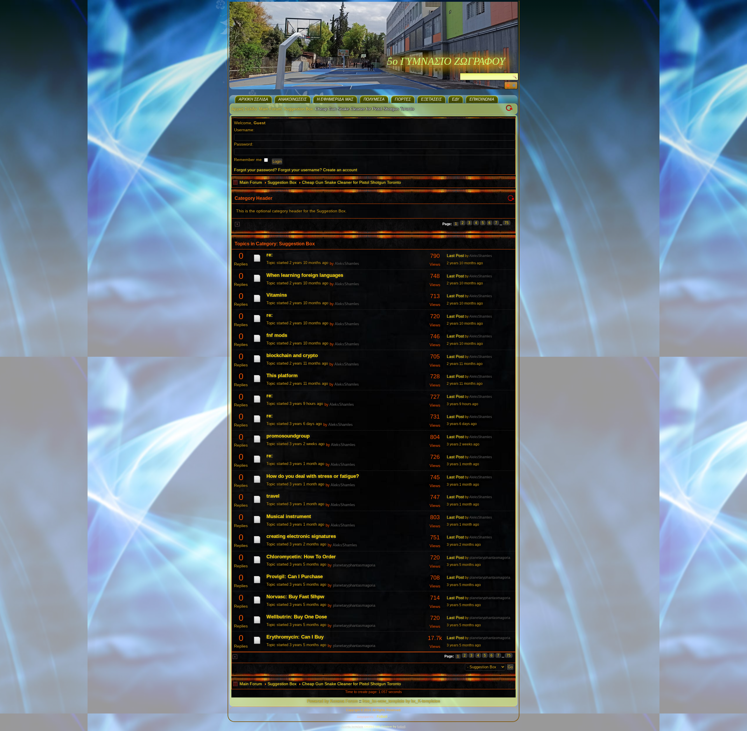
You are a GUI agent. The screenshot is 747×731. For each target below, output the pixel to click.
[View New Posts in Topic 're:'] (257, 261)
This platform (282, 375)
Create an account (340, 169)
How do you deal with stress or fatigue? (312, 476)
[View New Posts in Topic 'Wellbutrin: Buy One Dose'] (257, 623)
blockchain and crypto (292, 355)
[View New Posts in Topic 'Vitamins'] (257, 302)
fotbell (401, 726)
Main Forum (270, 108)
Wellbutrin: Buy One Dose (296, 617)
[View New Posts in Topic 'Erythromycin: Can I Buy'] (257, 643)
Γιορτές (403, 99)
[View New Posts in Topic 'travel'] (257, 503)
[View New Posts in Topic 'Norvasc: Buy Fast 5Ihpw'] (257, 603)
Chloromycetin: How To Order (301, 556)
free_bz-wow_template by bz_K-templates (401, 701)
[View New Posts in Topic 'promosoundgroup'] (257, 442)
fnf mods (276, 335)
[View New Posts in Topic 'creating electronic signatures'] (257, 543)
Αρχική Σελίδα (253, 99)
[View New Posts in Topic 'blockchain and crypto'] (257, 362)
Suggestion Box (298, 108)
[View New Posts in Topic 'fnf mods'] (257, 342)
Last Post (455, 255)
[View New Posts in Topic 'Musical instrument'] (257, 523)
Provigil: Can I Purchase (294, 576)
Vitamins (276, 295)
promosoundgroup (288, 436)
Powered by (318, 701)
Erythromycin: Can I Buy (295, 637)
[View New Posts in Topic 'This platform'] (257, 382)
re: (269, 255)
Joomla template (352, 726)
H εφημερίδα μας (335, 99)
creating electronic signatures (301, 536)
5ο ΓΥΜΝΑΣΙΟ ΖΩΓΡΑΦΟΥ (446, 61)
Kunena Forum (344, 701)
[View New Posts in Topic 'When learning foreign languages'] (257, 281)
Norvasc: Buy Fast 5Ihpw (295, 596)
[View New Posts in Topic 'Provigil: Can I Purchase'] (257, 583)
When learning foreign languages (304, 275)
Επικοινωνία (482, 99)
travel (273, 496)
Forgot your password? (255, 169)
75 (507, 223)
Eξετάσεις (431, 99)
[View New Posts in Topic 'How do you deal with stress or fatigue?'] (257, 482)
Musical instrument (288, 516)
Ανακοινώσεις (292, 99)
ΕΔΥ (455, 99)
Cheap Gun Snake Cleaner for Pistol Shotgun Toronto (351, 182)
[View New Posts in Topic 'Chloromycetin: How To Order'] (257, 563)
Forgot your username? (300, 169)
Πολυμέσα (374, 99)
